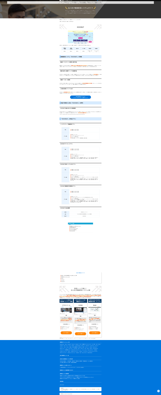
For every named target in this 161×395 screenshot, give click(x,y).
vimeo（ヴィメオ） (84, 352)
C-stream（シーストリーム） (63, 351)
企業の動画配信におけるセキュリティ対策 (79, 375)
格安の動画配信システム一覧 (75, 2)
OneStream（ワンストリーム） (71, 352)
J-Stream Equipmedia (77, 345)
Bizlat (85, 348)
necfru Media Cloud (95, 348)
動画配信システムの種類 (76, 378)
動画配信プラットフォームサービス (86, 344)
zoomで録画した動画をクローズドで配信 (65, 362)
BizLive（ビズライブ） (90, 349)
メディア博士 (93, 344)
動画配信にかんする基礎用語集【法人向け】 (98, 2)
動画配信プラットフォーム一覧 (67, 2)
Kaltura (62, 278)
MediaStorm (77, 344)
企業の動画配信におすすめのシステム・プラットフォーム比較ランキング (80, 97)
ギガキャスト (82, 348)
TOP (61, 2)
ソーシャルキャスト (85, 351)
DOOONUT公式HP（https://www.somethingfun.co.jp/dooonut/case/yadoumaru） (73, 114)
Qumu (80, 352)
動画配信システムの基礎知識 (64, 373)
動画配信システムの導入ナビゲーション (67, 0)
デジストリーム (62, 349)
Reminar (99, 344)
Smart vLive (73, 344)
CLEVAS (64, 345)
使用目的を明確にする (73, 227)
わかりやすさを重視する (73, 229)
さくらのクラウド (92, 345)
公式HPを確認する (66, 332)
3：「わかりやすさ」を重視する (80, 367)
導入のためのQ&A (72, 230)
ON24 (96, 344)
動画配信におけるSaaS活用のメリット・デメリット (66, 378)
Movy (67, 345)
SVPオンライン (83, 345)
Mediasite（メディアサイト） (75, 351)
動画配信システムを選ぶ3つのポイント (90, 2)
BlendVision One (62, 344)
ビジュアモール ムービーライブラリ (92, 351)
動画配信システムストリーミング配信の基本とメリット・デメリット (85, 377)
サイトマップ (99, 0)
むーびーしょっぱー (84, 349)
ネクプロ (69, 345)
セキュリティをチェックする (74, 228)
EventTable (61, 345)
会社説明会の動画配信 (73, 362)
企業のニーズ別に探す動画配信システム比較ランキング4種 (69, 275)
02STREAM (95, 349)
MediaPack (77, 352)
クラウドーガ (96, 345)
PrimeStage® (69, 344)
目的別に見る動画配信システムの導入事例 (83, 2)
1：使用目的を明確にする (63, 367)
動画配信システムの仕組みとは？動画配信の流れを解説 (67, 375)
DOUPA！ (69, 351)
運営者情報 (61, 381)
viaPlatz (88, 348)
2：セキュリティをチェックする (71, 367)
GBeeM (66, 344)
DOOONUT (72, 345)
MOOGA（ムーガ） (62, 348)
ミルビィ (66, 348)
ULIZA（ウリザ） (71, 348)
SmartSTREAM (75, 348)
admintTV (91, 348)
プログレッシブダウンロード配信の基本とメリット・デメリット (68, 377)
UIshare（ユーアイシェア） (63, 352)
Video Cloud (62, 281)
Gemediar (80, 351)
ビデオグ (80, 344)
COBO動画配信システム (67, 349)
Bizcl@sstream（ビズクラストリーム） (76, 349)
